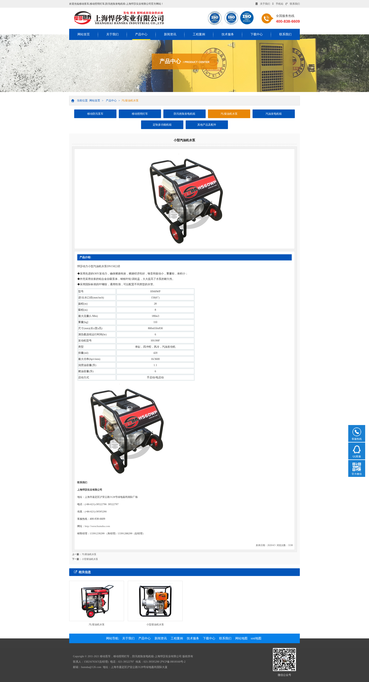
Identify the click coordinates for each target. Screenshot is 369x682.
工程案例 (199, 34)
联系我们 (295, 3)
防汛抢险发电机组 (184, 113)
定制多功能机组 (162, 124)
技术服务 (228, 34)
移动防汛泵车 (95, 113)
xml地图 (256, 638)
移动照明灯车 (140, 113)
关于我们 (265, 3)
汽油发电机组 (274, 113)
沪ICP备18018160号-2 (172, 661)
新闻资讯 (170, 34)
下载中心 (256, 34)
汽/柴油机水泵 (130, 100)
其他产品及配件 (206, 124)
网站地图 (241, 638)
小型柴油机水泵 (90, 559)
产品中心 (141, 34)
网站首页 (83, 34)
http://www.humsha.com (97, 526)
